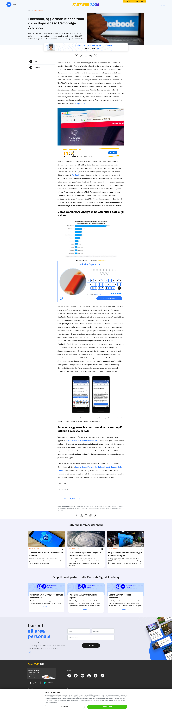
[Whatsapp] (89, 675)
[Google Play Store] (48, 682)
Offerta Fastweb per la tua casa (133, 1)
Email (95, 55)
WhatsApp (90, 55)
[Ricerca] (161, 4)
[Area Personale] (164, 5)
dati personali (80, 103)
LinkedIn (76, 55)
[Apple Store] (34, 682)
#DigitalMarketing (74, 499)
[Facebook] (95, 675)
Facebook (86, 55)
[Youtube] (82, 675)
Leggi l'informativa (33, 652)
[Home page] (86, 4)
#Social (66, 499)
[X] (102, 675)
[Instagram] (69, 675)
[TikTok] (76, 675)
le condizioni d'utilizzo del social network (82, 440)
